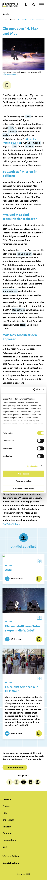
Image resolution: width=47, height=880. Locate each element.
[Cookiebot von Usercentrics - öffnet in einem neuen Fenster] (33, 390)
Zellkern (12, 131)
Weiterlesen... (17, 578)
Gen (15, 146)
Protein (29, 146)
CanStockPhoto (11, 74)
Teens (5, 20)
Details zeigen (33, 466)
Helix (23, 324)
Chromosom (34, 142)
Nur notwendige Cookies (23, 488)
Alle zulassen (23, 474)
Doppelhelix (18, 309)
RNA (11, 127)
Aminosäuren (10, 291)
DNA (28, 116)
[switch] (40, 441)
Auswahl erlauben (23, 481)
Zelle (5, 135)
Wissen (12, 20)
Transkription (24, 253)
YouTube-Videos (11, 523)
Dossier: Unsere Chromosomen (31, 20)
